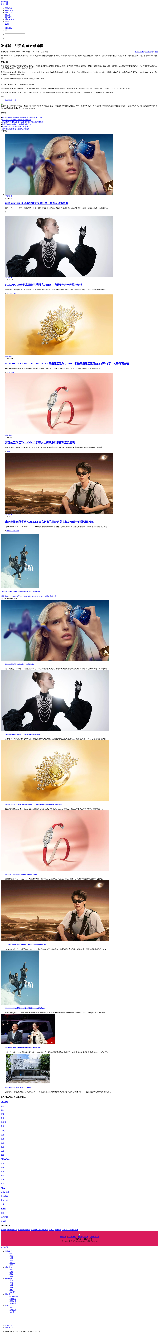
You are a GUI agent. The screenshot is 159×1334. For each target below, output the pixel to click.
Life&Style (9, 10)
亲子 (2, 1155)
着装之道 (4, 1200)
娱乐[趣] (8, 17)
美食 (156, 52)
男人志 (7, 15)
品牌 (7, 21)
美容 (2, 1135)
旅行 (2, 1175)
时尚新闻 (26, 1230)
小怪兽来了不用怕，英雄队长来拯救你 (16, 120)
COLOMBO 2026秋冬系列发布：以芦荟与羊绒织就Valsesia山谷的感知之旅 (25, 1008)
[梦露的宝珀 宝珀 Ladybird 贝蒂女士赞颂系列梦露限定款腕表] (55, 870)
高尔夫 (3, 1122)
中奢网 (20, 1230)
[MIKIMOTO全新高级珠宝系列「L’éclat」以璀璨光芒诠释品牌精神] (55, 730)
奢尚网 (3, 1230)
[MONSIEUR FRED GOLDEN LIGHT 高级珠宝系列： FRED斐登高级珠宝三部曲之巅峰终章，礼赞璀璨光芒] (55, 800)
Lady (3, 1130)
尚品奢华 (8, 8)
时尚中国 (4, 2)
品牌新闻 (4, 1217)
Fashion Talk (66, 1230)
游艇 (2, 1114)
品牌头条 (13, 1310)
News (3, 1209)
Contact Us (72, 1237)
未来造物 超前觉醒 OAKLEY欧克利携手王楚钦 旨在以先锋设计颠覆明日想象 (25, 944)
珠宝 (2, 1110)
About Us (63, 1237)
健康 (2, 1171)
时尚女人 (8, 12)
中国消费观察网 (42, 1230)
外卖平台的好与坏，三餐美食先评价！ (16, 124)
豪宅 (2, 1106)
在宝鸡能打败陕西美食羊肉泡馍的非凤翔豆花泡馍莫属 (22, 122)
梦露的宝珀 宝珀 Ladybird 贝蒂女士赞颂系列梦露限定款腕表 (21, 874)
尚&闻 (3, 1221)
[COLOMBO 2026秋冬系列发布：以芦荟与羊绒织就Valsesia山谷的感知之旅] (20, 1004)
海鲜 (7, 100)
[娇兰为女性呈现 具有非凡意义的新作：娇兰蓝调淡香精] (55, 660)
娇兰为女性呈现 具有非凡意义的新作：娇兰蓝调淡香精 (19, 664)
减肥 (2, 1139)
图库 (7, 24)
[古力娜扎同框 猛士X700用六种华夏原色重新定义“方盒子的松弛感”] (28, 1044)
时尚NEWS (9, 19)
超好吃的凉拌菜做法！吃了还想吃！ (16, 127)
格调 (2, 1143)
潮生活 (33, 1230)
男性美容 (4, 1196)
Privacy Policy (83, 1237)
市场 (14, 100)
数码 (2, 1179)
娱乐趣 (12, 1292)
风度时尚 (58, 1230)
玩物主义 (4, 1204)
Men (3, 1188)
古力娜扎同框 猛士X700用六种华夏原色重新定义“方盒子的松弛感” (23, 1047)
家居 (2, 1163)
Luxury (4, 1101)
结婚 (2, 1151)
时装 (2, 1147)
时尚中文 (74, 1230)
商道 (2, 1183)
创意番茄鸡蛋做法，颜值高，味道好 (16, 129)
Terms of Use (94, 1237)
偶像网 (9, 1230)
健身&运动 (5, 1192)
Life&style (8, 1278)
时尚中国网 (139, 52)
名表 (2, 1118)
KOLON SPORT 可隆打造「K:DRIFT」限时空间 (18, 1087)
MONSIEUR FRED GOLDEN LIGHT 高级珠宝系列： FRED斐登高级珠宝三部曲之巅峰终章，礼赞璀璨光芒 (33, 804)
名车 (2, 1126)
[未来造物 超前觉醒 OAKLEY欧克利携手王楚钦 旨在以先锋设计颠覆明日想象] (55, 941)
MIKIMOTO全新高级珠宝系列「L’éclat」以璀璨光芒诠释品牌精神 (22, 734)
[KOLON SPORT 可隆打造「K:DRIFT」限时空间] (28, 1083)
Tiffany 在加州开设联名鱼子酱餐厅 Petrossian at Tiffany (22, 117)
